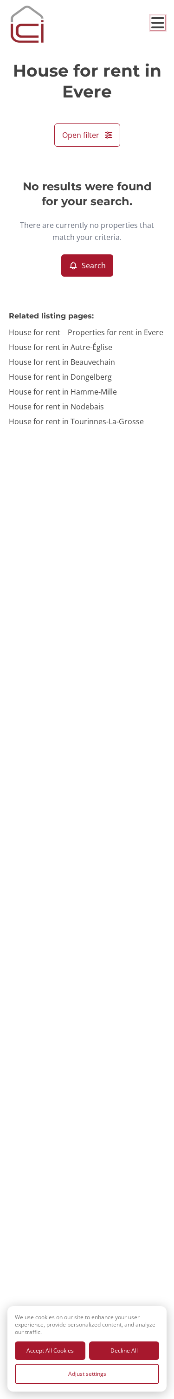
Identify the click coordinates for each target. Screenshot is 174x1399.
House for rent (34, 332)
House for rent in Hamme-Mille (63, 392)
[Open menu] (157, 22)
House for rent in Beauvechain (62, 362)
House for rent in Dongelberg (60, 377)
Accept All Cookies (50, 1350)
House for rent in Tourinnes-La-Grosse (76, 421)
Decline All (124, 1350)
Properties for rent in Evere (115, 332)
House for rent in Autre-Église (60, 347)
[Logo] (46, 24)
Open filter (80, 135)
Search (94, 265)
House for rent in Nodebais (56, 407)
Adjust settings (87, 1374)
